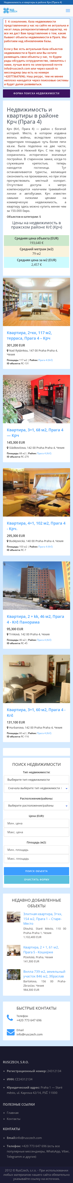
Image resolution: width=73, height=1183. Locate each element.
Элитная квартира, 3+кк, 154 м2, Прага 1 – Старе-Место (42, 919)
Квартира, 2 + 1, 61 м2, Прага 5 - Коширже (41, 949)
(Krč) (50, 360)
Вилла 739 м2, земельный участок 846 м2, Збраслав (44, 973)
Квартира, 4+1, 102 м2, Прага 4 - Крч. (36, 525)
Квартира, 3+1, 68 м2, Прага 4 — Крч (35, 432)
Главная (12, 1113)
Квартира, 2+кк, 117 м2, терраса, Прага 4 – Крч (29, 335)
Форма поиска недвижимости (36, 93)
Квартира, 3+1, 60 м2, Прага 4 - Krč (36, 712)
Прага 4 (42, 360)
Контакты (13, 1119)
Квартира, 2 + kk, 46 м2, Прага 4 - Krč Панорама (35, 619)
